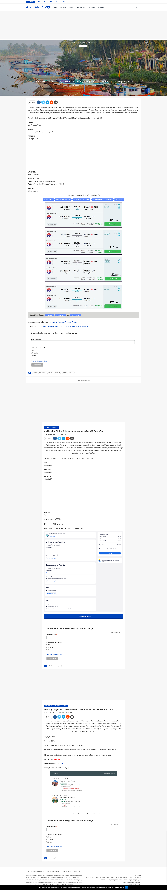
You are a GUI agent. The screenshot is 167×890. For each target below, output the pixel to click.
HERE (64, 763)
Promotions (48, 705)
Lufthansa (131, 879)
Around (101, 7)
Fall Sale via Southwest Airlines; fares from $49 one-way (54, 2)
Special (92, 7)
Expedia (107, 877)
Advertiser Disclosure (37, 871)
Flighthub (97, 877)
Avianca (113, 879)
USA (55, 7)
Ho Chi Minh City (43, 372)
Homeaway (135, 882)
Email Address (36, 339)
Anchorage (57, 705)
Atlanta (47, 427)
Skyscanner (112, 877)
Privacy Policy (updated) (53, 871)
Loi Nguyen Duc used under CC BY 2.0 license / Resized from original (63, 326)
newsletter (53, 322)
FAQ (27, 871)
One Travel (134, 877)
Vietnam (71, 372)
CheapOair (118, 877)
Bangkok (35, 372)
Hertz (136, 884)
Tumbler (75, 322)
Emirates (117, 879)
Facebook (61, 322)
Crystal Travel (124, 877)
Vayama (139, 877)
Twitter (68, 322)
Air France (107, 879)
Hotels (82, 7)
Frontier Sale (52, 858)
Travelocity (138, 880)
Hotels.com (123, 880)
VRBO (139, 882)
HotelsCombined (131, 880)
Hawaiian (126, 879)
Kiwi (130, 877)
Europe (72, 7)
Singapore (57, 372)
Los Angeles (83, 46)
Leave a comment (84, 380)
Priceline (92, 877)
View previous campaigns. (39, 361)
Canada (63, 7)
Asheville (64, 705)
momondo (102, 877)
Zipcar (139, 884)
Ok (126, 887)
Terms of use (66, 871)
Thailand (65, 372)
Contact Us (76, 871)
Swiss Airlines (137, 879)
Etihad (121, 879)
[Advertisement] (83, 25)
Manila (51, 372)
